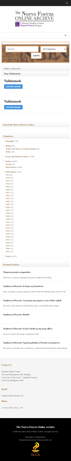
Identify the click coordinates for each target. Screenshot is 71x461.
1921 (8, 192)
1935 (8, 233)
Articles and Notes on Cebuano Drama (21, 148)
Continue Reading (13, 86)
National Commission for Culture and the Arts (35, 440)
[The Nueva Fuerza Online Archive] (35, 26)
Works (8, 151)
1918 (8, 183)
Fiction (8, 161)
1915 (8, 174)
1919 (8, 186)
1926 (8, 207)
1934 (8, 230)
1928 (8, 213)
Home (6, 69)
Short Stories (11, 167)
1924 (8, 201)
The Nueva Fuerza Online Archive (35, 427)
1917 (8, 180)
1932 (8, 225)
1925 (8, 204)
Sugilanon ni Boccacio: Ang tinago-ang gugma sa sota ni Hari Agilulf (32, 300)
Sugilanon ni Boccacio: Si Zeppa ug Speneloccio (23, 286)
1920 (8, 189)
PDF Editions (11, 171)
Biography (10, 141)
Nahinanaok (12, 80)
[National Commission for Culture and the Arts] (35, 455)
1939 (8, 245)
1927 (8, 210)
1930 (8, 219)
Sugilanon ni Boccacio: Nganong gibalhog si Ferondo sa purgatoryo (31, 342)
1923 (8, 198)
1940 (8, 248)
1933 (8, 227)
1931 (8, 222)
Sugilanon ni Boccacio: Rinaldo (16, 314)
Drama (8, 145)
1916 (8, 177)
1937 (8, 239)
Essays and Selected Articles (17, 156)
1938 (8, 242)
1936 (8, 236)
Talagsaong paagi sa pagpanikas (17, 272)
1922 (8, 195)
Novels (8, 164)
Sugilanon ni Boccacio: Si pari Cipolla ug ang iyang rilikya (27, 328)
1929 (8, 216)
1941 (8, 251)
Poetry (8, 256)
